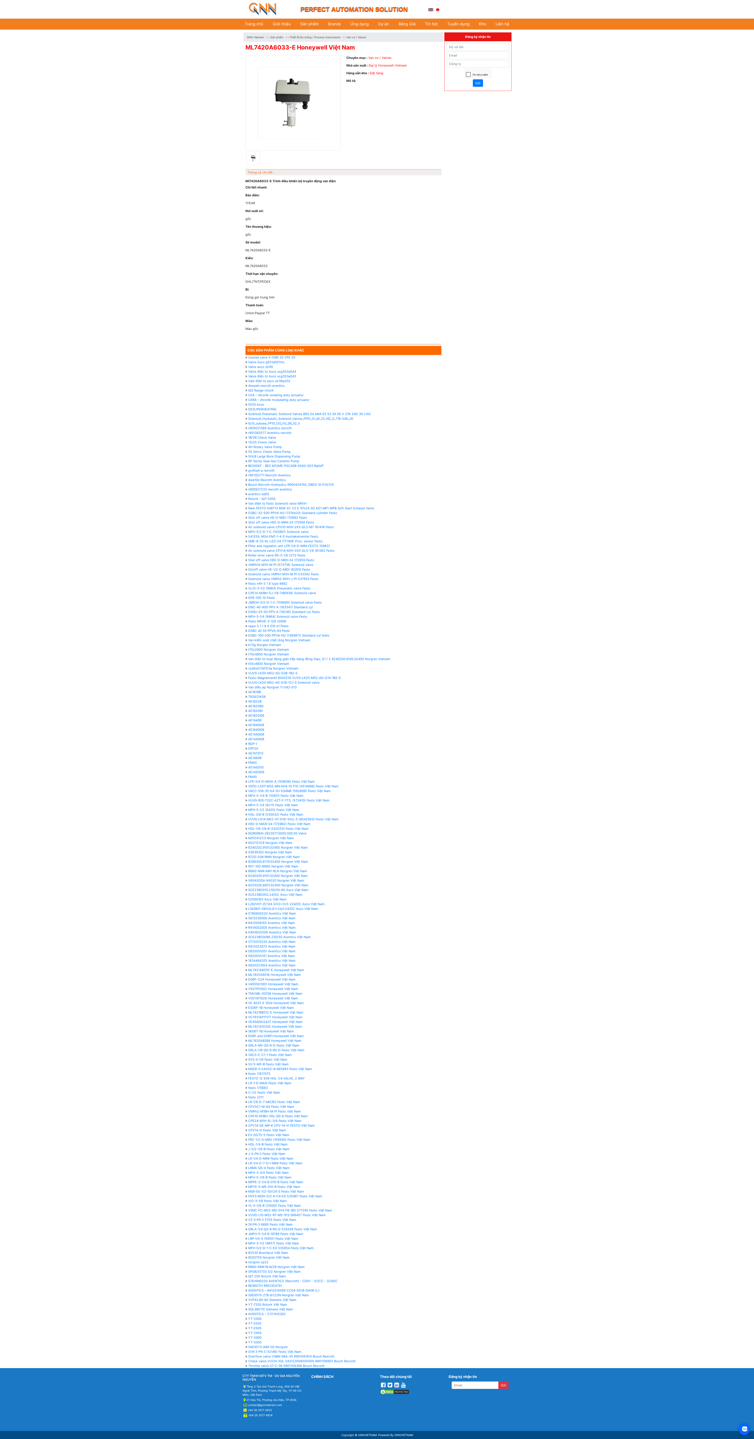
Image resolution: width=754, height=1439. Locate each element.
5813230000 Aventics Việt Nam (272, 918)
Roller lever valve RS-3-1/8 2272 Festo (277, 555)
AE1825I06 (256, 715)
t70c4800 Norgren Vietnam (268, 654)
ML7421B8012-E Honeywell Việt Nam (275, 1012)
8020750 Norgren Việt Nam (269, 1257)
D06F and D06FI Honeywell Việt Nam (276, 1036)
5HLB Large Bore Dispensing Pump (274, 456)
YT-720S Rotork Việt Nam (267, 1304)
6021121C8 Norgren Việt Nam (270, 843)
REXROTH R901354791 (265, 1286)
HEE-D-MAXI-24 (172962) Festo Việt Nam (279, 824)
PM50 (252, 763)
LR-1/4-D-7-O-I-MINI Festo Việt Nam (275, 1163)
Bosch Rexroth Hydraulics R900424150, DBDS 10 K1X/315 (291, 485)
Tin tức (431, 24)
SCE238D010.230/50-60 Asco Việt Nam (278, 890)
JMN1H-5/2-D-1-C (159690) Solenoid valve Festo (285, 602)
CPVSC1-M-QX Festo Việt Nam (271, 1107)
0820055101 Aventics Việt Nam (271, 956)
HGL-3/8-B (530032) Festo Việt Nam (275, 814)
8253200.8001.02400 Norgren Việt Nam (278, 885)
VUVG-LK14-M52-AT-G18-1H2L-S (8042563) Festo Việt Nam (293, 819)
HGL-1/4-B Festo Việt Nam (267, 1144)
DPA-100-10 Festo (261, 598)
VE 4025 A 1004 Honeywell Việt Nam (276, 1003)
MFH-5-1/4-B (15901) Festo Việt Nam (275, 796)
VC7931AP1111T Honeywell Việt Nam (275, 1017)
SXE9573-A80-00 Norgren (268, 1347)
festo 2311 (256, 1097)
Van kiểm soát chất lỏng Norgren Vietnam (279, 640)
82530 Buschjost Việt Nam (268, 1253)
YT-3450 (255, 1333)
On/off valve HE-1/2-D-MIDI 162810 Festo (279, 569)
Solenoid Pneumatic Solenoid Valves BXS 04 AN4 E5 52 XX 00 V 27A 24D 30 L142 (309, 414)
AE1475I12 (256, 753)
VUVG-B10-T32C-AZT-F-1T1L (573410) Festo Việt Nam (288, 800)
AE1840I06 (256, 725)
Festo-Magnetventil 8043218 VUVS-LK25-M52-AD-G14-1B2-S (294, 678)
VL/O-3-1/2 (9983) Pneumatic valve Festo (279, 588)
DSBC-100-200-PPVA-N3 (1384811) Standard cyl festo (288, 635)
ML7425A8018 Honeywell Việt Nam (274, 975)
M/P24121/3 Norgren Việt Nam (271, 838)
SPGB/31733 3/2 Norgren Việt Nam (274, 1271)
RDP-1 (252, 744)
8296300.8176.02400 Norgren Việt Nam (278, 862)
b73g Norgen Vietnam (264, 645)
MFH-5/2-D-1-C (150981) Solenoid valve (278, 532)
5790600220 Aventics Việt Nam (272, 913)
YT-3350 (255, 1342)
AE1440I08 (256, 739)
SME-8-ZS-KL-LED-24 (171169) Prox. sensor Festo (285, 541)
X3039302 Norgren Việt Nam (270, 852)
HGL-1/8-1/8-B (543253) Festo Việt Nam (278, 829)
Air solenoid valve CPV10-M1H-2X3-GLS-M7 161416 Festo (291, 527)
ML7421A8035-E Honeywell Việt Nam (276, 970)
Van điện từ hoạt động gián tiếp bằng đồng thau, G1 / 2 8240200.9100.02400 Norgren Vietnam (319, 659)
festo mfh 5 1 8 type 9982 (267, 583)
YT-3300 (255, 1319)
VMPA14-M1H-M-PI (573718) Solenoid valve (280, 565)
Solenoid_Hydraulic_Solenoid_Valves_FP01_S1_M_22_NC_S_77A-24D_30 (300, 419)
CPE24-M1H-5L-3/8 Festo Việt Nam (274, 1121)
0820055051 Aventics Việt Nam (272, 951)
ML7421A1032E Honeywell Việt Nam (275, 1026)
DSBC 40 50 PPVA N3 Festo (269, 631)
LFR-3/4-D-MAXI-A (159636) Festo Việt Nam (281, 781)
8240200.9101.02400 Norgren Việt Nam (278, 876)
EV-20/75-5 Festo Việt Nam (268, 1135)
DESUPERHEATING (262, 409)
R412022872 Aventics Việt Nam (271, 946)
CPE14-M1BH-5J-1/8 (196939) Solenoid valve (282, 593)
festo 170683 (258, 1088)
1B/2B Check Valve (262, 437)
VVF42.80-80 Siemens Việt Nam (272, 1300)
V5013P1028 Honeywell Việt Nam (273, 998)
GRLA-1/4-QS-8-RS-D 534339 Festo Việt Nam (282, 1229)
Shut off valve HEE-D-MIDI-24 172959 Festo (281, 560)
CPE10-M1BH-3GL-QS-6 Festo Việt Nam (278, 1116)
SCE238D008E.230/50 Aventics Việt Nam (279, 937)
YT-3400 (255, 1337)
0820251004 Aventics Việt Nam (272, 965)
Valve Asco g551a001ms (266, 362)
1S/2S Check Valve (262, 442)
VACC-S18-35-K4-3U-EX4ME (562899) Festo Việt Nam (289, 791)
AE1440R (255, 720)
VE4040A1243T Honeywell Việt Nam (275, 1022)
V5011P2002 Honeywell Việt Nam (273, 989)
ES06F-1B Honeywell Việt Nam (271, 1008)
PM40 (252, 777)
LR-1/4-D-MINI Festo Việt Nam (270, 1158)
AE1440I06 (256, 734)
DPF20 (253, 748)
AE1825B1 (255, 711)
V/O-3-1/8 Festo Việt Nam (267, 1201)
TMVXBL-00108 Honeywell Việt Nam (275, 993)
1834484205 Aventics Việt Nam (272, 960)
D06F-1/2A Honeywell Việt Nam (272, 979)
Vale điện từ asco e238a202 (269, 381)
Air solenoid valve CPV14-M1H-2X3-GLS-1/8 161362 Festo (291, 551)
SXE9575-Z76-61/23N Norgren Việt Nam (278, 1295)
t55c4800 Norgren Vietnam (268, 664)
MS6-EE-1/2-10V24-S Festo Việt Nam (276, 1191)
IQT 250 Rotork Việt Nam (267, 1276)
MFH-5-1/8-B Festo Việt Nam (269, 1177)
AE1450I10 (256, 767)
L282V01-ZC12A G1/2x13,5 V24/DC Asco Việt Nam (286, 904)
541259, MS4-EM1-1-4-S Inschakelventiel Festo (283, 536)
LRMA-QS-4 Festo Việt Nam (269, 1168)
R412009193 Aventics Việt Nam (271, 923)
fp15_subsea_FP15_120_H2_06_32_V (274, 423)
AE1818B (254, 692)
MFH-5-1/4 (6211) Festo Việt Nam (273, 805)
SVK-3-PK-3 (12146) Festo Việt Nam (274, 1352)
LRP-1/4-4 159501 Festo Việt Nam (273, 1238)
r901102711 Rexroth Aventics (269, 475)
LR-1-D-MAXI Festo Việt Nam (269, 1083)
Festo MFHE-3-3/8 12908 (267, 621)
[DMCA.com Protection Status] (394, 1391)
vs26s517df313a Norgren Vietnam (273, 668)
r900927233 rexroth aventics (270, 489)
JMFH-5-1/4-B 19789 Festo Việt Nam (275, 1234)
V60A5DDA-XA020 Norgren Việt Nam (276, 880)
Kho (482, 24)
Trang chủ (254, 24)
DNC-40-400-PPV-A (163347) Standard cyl (280, 607)
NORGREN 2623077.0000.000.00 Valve (277, 833)
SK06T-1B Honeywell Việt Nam (271, 1031)
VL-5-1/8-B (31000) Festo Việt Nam (274, 1206)
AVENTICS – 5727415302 (267, 1314)
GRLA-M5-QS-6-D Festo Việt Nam (273, 1045)
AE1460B (255, 758)
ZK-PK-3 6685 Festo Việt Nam (270, 1224)
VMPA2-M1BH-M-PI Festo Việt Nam (274, 1111)
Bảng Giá (407, 24)
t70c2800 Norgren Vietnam (268, 649)
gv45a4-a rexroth (261, 470)
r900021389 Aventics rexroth (270, 428)
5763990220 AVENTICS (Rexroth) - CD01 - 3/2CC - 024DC (293, 1281)
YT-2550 (254, 1323)
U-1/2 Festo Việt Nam (264, 1092)
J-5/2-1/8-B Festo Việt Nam (268, 1149)
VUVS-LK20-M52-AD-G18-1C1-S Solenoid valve (283, 682)
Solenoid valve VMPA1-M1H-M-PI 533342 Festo (283, 574)
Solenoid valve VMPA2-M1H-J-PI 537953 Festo (283, 579)
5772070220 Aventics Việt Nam (272, 942)
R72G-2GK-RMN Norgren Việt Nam (274, 857)
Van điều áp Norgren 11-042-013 (272, 687)
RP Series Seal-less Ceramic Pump (273, 461)
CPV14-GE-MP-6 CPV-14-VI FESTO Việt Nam (281, 1125)
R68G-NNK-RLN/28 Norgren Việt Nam (276, 1267)
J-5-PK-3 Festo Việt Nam (266, 1154)
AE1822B (255, 701)
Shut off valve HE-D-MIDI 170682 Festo (277, 518)
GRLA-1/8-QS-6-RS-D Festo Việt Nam (276, 1050)
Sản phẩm (309, 24)
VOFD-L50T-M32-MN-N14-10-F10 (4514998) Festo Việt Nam (293, 786)
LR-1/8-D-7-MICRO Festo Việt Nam (274, 1102)
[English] (431, 9)
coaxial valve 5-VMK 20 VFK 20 (271, 357)
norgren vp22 (258, 1262)
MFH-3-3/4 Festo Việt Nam (268, 1173)
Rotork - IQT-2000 (261, 499)
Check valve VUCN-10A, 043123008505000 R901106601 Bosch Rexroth (302, 1361)
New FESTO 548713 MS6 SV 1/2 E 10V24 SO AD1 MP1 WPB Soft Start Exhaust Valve (311, 508)
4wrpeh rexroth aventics (266, 386)
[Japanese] (438, 9)
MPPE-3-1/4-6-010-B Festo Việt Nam (275, 1182)
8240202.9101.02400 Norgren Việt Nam (278, 847)
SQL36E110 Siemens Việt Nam (270, 1309)
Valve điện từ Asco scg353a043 (272, 376)
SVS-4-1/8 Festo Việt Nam (267, 1059)
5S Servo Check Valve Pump (269, 452)
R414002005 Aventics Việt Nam (272, 927)
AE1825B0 (256, 706)
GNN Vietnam (255, 37)
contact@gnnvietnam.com (265, 1405)
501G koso (256, 404)
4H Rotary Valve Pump (265, 447)
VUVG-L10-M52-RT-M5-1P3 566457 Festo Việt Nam (287, 1215)
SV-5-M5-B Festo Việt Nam (268, 1064)
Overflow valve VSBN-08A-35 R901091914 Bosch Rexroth (291, 1356)
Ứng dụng (359, 24)
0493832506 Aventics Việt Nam (272, 932)
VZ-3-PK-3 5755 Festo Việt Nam (272, 1220)
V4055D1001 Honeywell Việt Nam (273, 984)
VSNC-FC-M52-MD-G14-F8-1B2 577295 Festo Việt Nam (290, 1210)
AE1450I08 (256, 772)
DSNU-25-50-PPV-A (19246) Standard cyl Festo (284, 612)
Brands (334, 24)
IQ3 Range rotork (261, 390)
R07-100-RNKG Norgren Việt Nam (273, 866)
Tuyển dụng (458, 24)
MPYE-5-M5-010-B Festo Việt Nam (274, 1187)
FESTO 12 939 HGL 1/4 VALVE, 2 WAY (276, 1078)
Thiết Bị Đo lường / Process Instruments (315, 37)
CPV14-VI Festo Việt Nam (267, 1130)
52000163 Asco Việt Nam (267, 899)
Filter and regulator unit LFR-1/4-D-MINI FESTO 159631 (289, 546)
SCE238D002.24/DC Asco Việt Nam (275, 895)
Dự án (383, 24)
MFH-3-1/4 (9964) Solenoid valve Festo (277, 616)
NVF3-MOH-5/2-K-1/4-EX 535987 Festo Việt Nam (285, 1196)
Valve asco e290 (260, 367)
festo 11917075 (259, 1074)
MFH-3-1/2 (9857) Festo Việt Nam (273, 1243)
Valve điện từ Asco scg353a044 (272, 371)
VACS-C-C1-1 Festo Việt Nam (270, 1055)
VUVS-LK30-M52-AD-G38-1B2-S (272, 673)
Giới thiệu (282, 24)
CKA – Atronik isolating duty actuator (276, 395)
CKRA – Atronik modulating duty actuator (279, 400)
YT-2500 (254, 1328)
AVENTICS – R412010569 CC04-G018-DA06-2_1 (283, 1290)
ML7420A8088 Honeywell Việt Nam (274, 1041)
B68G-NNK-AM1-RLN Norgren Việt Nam (277, 871)
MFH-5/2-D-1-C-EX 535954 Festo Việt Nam (281, 1248)
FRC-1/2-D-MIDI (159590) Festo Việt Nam (279, 1140)
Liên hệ (502, 24)
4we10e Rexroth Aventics (267, 480)
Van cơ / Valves (356, 37)
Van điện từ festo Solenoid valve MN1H (277, 503)
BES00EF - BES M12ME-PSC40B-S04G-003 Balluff (286, 466)
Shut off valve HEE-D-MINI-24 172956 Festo (281, 522)
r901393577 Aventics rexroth (269, 433)
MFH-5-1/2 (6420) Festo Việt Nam (273, 810)
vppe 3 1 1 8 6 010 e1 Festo (268, 626)
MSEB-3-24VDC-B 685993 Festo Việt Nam (280, 1069)
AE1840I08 (256, 730)
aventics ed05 (258, 494)
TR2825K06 (257, 697)
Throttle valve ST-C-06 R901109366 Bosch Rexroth (286, 1366)
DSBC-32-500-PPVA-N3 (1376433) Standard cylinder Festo (292, 513)
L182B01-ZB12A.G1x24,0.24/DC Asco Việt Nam (283, 909)
